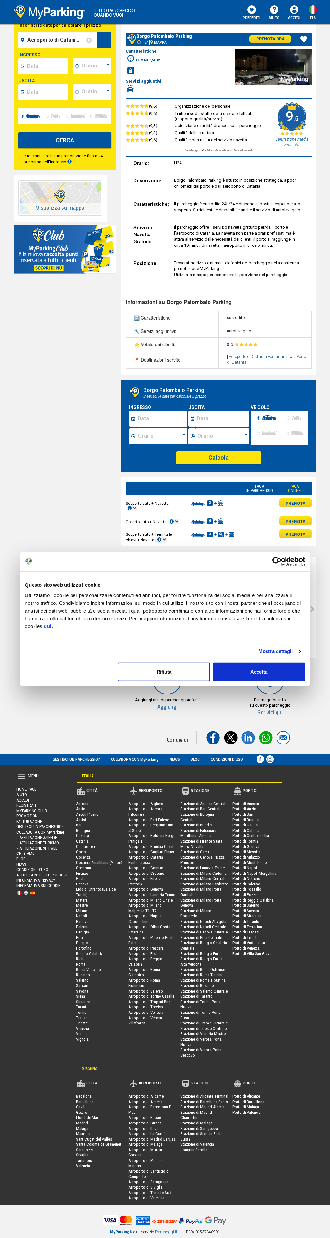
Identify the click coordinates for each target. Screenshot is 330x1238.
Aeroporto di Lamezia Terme (151, 894)
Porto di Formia (245, 841)
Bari (79, 825)
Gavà (80, 1106)
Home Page (26, 789)
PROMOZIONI (27, 816)
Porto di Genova (245, 846)
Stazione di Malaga (196, 1123)
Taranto (82, 1006)
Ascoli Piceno (87, 814)
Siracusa (83, 1001)
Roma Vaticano (88, 969)
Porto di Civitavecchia (250, 835)
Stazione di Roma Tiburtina (203, 980)
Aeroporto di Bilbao (144, 1117)
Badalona (84, 1096)
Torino (81, 1012)
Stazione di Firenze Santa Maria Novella (201, 844)
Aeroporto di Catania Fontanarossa (262, 356)
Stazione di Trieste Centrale (203, 1028)
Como (81, 851)
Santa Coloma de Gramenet (98, 1144)
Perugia (82, 932)
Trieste (82, 1023)
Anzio (80, 808)
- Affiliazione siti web (37, 848)
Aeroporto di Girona (144, 1123)
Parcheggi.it (166, 1231)
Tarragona (84, 1160)
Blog (195, 759)
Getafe (81, 1112)
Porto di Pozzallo (246, 889)
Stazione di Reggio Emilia (201, 953)
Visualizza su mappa (60, 208)
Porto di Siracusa (246, 916)
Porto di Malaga (245, 1106)
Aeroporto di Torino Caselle (151, 996)
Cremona (83, 867)
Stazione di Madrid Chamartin (196, 1115)
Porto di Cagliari (246, 825)
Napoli (81, 916)
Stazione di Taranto (196, 996)
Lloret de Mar (87, 1117)
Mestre (82, 905)
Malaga (82, 1128)
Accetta (258, 671)
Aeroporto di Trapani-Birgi (150, 1001)
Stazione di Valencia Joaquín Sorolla (197, 1147)
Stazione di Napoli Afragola (203, 921)
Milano (81, 910)
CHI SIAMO (25, 853)
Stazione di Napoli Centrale (203, 926)
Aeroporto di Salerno (145, 991)
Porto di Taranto (245, 921)
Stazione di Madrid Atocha (202, 1106)
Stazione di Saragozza (199, 1128)
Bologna (83, 830)
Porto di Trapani (245, 932)
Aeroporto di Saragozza (148, 1181)
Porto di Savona (245, 910)
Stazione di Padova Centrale (204, 932)
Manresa (83, 1133)
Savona (82, 991)
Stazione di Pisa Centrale (201, 937)
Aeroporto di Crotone (146, 873)
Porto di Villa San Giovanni (254, 953)
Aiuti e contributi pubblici (41, 875)
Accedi (22, 800)
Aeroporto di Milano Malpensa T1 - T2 (145, 908)
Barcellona (84, 1101)
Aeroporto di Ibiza (143, 1128)
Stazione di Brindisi (196, 825)
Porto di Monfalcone (249, 862)
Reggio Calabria (89, 953)
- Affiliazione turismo (37, 842)
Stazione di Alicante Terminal (204, 1096)
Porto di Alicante (246, 1096)
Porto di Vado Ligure (249, 942)
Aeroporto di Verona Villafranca (145, 1020)
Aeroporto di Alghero (145, 803)
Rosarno (83, 975)
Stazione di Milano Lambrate (204, 884)
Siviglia (82, 1155)
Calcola (219, 457)
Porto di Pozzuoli (247, 894)
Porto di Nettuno (246, 878)
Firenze (82, 873)
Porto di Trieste (245, 937)
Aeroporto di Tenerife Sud (149, 1192)
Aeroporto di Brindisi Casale (151, 846)
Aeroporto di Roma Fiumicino (144, 983)
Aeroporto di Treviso (145, 1006)
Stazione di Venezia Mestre (203, 1033)
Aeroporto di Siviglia (145, 1187)
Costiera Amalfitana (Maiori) (99, 862)
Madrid (82, 1123)
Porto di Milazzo (246, 857)
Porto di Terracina (247, 926)
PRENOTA (295, 503)
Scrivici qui (270, 712)
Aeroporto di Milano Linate (150, 900)
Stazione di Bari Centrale (200, 808)
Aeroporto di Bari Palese (148, 819)
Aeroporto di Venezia (145, 1012)
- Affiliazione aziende (36, 837)
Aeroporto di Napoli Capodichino (144, 919)
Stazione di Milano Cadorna (203, 873)
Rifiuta (164, 671)
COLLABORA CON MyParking (135, 759)
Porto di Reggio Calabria (253, 900)
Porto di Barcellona (248, 1101)
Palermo (83, 926)
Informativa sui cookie (38, 885)
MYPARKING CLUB (31, 810)
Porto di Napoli (245, 867)
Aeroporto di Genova (145, 889)
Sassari (82, 985)
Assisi (81, 819)
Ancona (82, 803)
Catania (82, 841)
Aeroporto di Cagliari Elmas (151, 851)
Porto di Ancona (245, 803)
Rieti (79, 958)
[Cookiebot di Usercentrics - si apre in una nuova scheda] (277, 561)
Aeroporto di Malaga (145, 1144)
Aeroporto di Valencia (146, 1197)
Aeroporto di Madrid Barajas (152, 1139)
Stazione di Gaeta (195, 851)
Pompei (82, 942)
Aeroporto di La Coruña (148, 1133)
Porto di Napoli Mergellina (254, 873)
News (175, 759)
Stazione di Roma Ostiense (202, 969)
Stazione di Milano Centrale (203, 878)
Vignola (82, 1039)
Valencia (83, 1165)
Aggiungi (167, 707)
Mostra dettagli (275, 651)
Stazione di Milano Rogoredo (195, 913)
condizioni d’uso (227, 759)
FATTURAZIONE (29, 821)
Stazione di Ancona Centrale (203, 803)
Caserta (82, 835)
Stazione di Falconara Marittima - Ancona (198, 833)
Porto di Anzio (244, 808)
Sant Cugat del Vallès (94, 1139)
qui (48, 626)
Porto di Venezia (246, 948)
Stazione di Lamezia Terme (202, 867)
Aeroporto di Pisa (143, 953)
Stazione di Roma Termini (201, 975)
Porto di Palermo (246, 884)
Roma (80, 964)
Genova (82, 884)
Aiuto (274, 18)
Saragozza (85, 1149)
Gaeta (81, 878)
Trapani (82, 1017)
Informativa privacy (35, 880)
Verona (82, 1033)
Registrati (26, 805)
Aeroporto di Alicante (146, 1096)
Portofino (84, 948)
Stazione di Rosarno (197, 985)
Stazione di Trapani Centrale (204, 1023)
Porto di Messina (246, 851)
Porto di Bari (242, 814)
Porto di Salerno (245, 905)
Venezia (82, 1028)
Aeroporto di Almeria (145, 1101)
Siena (80, 996)
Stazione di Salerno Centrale (204, 991)
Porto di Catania (245, 830)
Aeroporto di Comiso (145, 867)
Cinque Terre (86, 846)
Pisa (79, 937)
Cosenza (83, 857)
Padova (82, 921)
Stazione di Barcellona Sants (204, 1101)
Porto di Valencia (246, 1112)
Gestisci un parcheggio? (76, 759)
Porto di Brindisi (245, 819)
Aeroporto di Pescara (146, 948)
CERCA (65, 140)
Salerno (82, 980)
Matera (82, 900)
